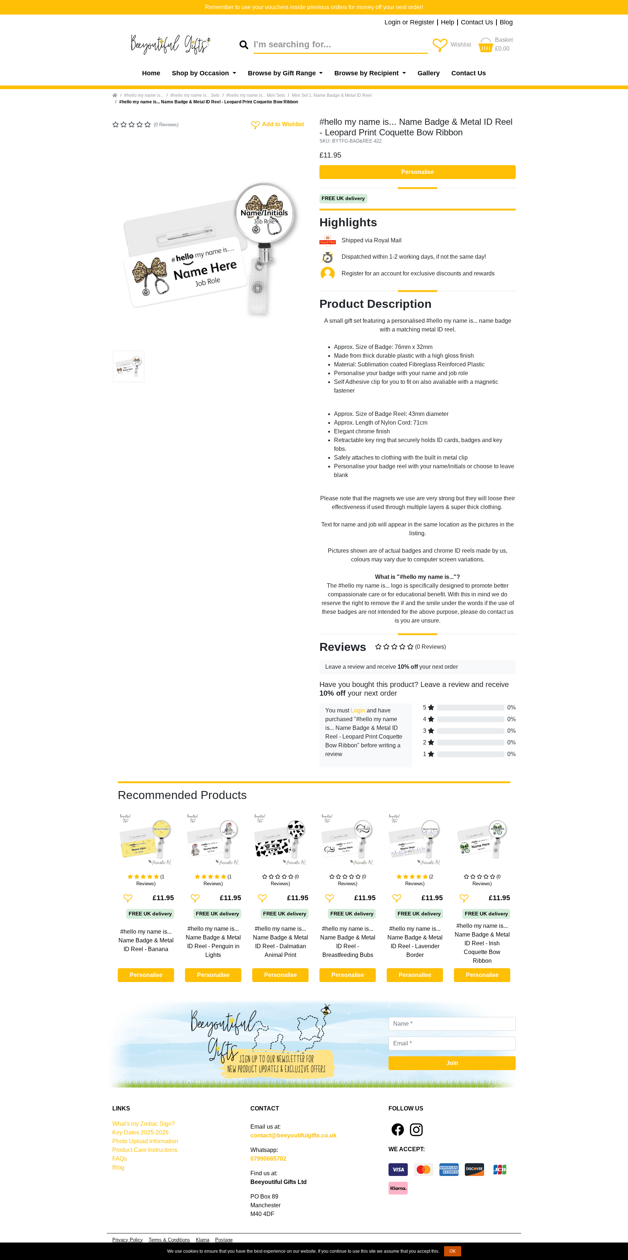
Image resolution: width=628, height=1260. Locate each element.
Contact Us (477, 22)
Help (447, 22)
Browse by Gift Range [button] (283, 73)
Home (151, 73)
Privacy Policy (127, 1240)
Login (358, 710)
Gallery (429, 73)
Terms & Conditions (169, 1240)
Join (452, 1063)
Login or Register (409, 22)
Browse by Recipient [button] (367, 73)
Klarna (202, 1240)
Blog (506, 22)
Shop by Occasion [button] (201, 73)
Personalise (417, 172)
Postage (224, 1240)
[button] (127, 249)
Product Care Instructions (144, 1150)
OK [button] (453, 1251)
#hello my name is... (144, 95)
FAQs (119, 1159)
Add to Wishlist (277, 123)
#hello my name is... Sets (195, 95)
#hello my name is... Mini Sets (255, 95)
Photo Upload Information (145, 1141)
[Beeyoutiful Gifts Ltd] (175, 44)
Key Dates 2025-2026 (140, 1132)
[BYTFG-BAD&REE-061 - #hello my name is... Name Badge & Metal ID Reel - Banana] (146, 842)
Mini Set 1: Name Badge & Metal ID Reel (332, 95)
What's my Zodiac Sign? (143, 1124)
